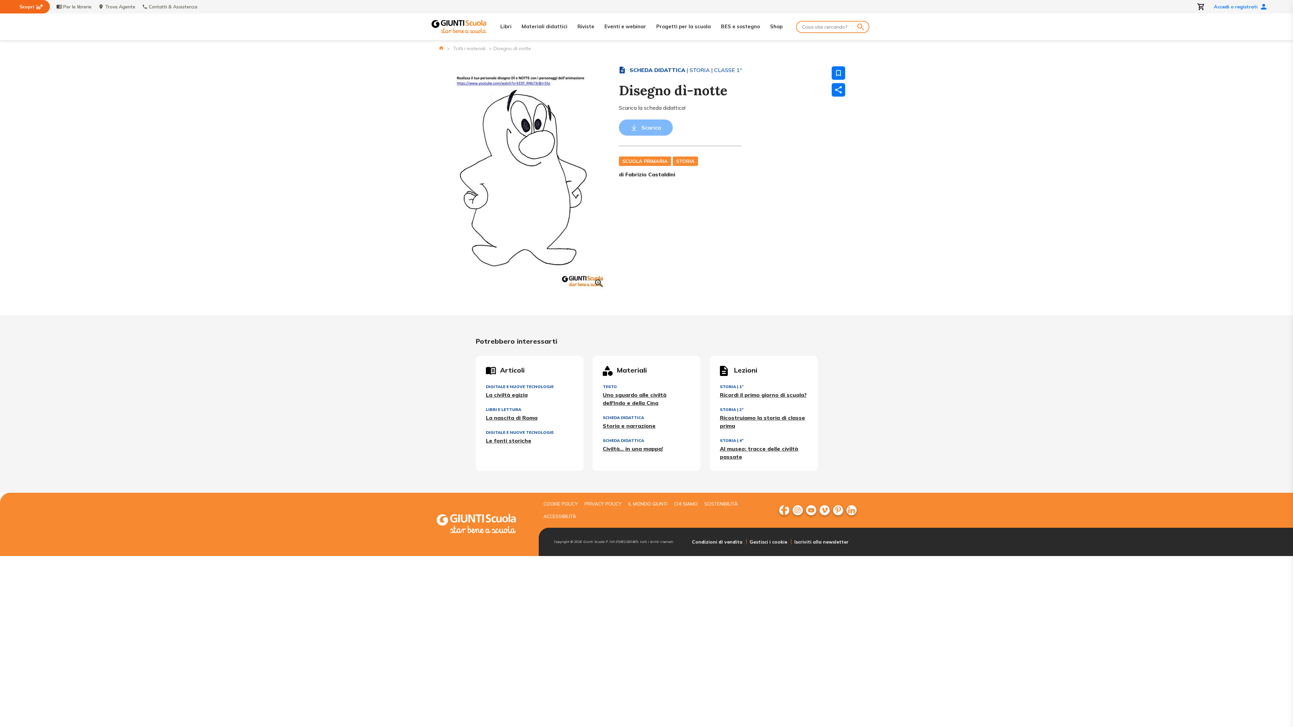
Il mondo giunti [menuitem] (647, 504)
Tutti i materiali (469, 48)
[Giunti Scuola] (459, 27)
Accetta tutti (743, 424)
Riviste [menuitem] (585, 26)
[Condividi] (838, 90)
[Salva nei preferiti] (838, 73)
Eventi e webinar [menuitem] (625, 26)
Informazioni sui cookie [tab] (747, 320)
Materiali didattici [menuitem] (544, 26)
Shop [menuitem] (776, 26)
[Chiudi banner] (789, 298)
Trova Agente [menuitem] (120, 6)
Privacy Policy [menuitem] (603, 504)
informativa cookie (633, 393)
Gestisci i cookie (768, 542)
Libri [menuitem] (505, 26)
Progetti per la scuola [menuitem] (683, 26)
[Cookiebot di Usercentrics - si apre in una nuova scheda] (750, 298)
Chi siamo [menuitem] (686, 504)
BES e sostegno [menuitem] (740, 26)
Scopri (27, 7)
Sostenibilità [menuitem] (721, 504)
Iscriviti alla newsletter (821, 542)
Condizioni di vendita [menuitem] (717, 542)
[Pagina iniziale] (441, 48)
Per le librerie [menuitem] (77, 6)
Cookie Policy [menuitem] (560, 504)
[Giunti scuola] (483, 524)
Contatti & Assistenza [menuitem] (173, 6)
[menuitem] (784, 510)
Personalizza (642, 424)
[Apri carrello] (1201, 7)
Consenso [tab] (545, 320)
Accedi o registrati (1236, 7)
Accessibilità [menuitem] (559, 516)
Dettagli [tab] (646, 320)
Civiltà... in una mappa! (633, 448)
